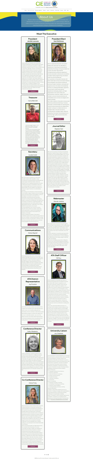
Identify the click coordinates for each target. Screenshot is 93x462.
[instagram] (48, 454)
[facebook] (44, 454)
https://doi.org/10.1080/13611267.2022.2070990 (59, 399)
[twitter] (46, 454)
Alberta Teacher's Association (52, 7)
